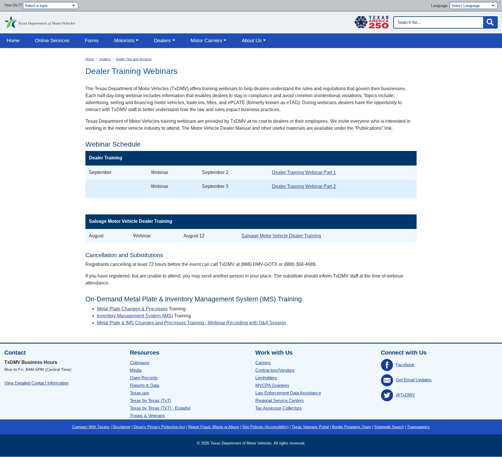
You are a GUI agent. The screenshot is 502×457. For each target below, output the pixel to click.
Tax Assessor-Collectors (278, 408)
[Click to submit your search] (490, 22)
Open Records (144, 377)
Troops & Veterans (147, 415)
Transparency (418, 427)
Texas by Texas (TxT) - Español (160, 408)
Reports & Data (144, 385)
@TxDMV (405, 394)
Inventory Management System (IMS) (135, 315)
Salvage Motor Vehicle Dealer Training (281, 235)
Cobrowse (139, 362)
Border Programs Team (351, 427)
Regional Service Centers (279, 400)
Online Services (52, 40)
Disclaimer (121, 427)
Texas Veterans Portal (310, 427)
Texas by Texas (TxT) (150, 400)
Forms (92, 40)
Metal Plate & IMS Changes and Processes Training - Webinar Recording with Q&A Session (191, 322)
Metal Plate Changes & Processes (132, 308)
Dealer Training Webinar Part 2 (304, 186)
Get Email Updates (414, 379)
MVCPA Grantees (272, 385)
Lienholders (266, 377)
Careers (263, 362)
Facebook (405, 364)
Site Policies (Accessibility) (265, 427)
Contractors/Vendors (275, 370)
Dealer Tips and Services (134, 59)
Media (135, 370)
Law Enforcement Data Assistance (288, 392)
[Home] (39, 20)
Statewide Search (389, 427)
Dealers (104, 59)
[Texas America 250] (371, 20)
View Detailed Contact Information (36, 382)
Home (13, 40)
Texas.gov (139, 392)
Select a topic (36, 5)
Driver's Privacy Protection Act (159, 427)
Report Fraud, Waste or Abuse (213, 427)
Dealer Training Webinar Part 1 (304, 172)
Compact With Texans (91, 427)
